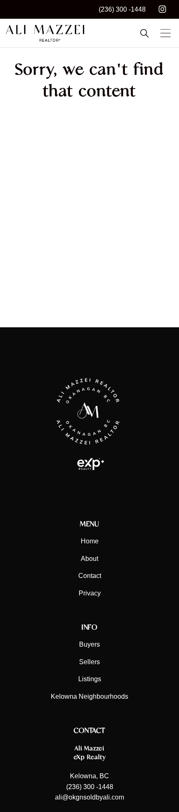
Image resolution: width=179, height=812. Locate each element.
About (89, 558)
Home (90, 541)
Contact (89, 575)
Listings (89, 678)
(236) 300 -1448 (122, 9)
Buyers (89, 644)
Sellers (89, 661)
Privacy (90, 593)
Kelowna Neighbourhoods (89, 696)
